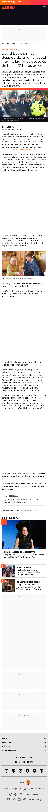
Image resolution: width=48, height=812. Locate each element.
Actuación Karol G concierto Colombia (15, 3)
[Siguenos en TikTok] (13, 772)
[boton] (35, 739)
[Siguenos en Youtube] (6, 772)
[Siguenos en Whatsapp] (41, 772)
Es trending (25, 43)
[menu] (44, 7)
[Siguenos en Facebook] (27, 772)
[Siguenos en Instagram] (20, 772)
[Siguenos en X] (34, 772)
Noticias (15, 43)
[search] (39, 7)
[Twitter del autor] (13, 127)
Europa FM (6, 43)
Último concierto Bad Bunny (12, 1)
